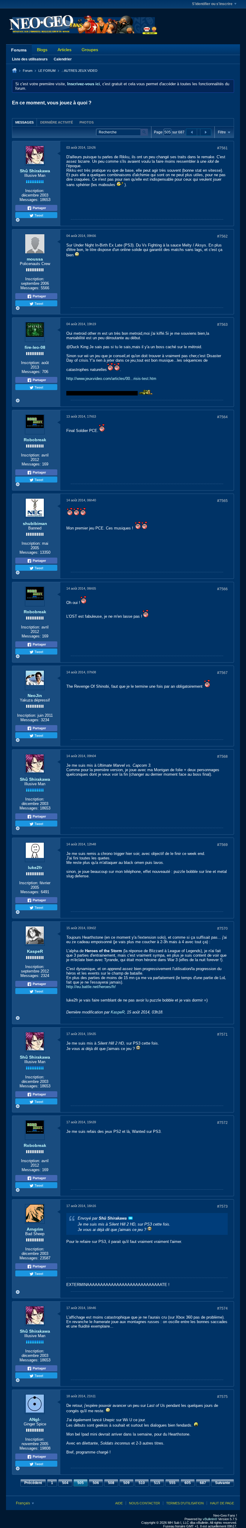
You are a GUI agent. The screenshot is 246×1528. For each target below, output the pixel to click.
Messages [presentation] (24, 122)
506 (96, 1483)
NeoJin (35, 695)
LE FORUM (47, 70)
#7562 (222, 236)
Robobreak (35, 439)
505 (80, 1483)
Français (23, 1503)
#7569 (222, 845)
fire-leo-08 (35, 347)
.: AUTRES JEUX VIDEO (80, 70)
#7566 (222, 589)
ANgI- (34, 1419)
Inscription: (34, 190)
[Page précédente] (191, 132)
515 (157, 1483)
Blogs (42, 49)
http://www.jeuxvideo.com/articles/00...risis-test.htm (111, 378)
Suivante (222, 1483)
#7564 (222, 417)
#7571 (222, 1034)
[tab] (24, 122)
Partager (39, 208)
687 (203, 1483)
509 (126, 1483)
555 (172, 1483)
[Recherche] (144, 132)
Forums (19, 50)
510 (142, 1483)
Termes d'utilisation (185, 1503)
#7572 (222, 1123)
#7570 (222, 928)
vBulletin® (210, 1519)
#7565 (222, 501)
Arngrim (35, 1229)
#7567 (222, 673)
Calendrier (63, 59)
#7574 (222, 1308)
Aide (119, 1503)
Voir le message (130, 1218)
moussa (35, 259)
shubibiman (35, 523)
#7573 (222, 1206)
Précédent (33, 1483)
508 (111, 1483)
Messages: (29, 199)
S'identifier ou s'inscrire (212, 4)
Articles (64, 49)
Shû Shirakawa (35, 170)
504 (65, 1483)
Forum (27, 70)
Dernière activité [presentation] (56, 122)
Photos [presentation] (87, 122)
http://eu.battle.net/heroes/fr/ (91, 986)
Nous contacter (144, 1503)
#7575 (222, 1397)
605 (187, 1483)
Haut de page (222, 1503)
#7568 (222, 756)
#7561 (222, 148)
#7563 (222, 324)
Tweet (38, 215)
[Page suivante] (205, 132)
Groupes (90, 49)
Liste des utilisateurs (30, 59)
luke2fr (35, 867)
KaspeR (35, 951)
